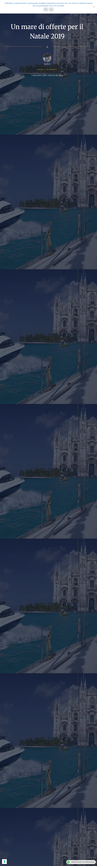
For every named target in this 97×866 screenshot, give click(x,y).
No (51, 9)
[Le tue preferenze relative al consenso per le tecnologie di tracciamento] (4, 861)
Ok (46, 9)
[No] (94, 7)
